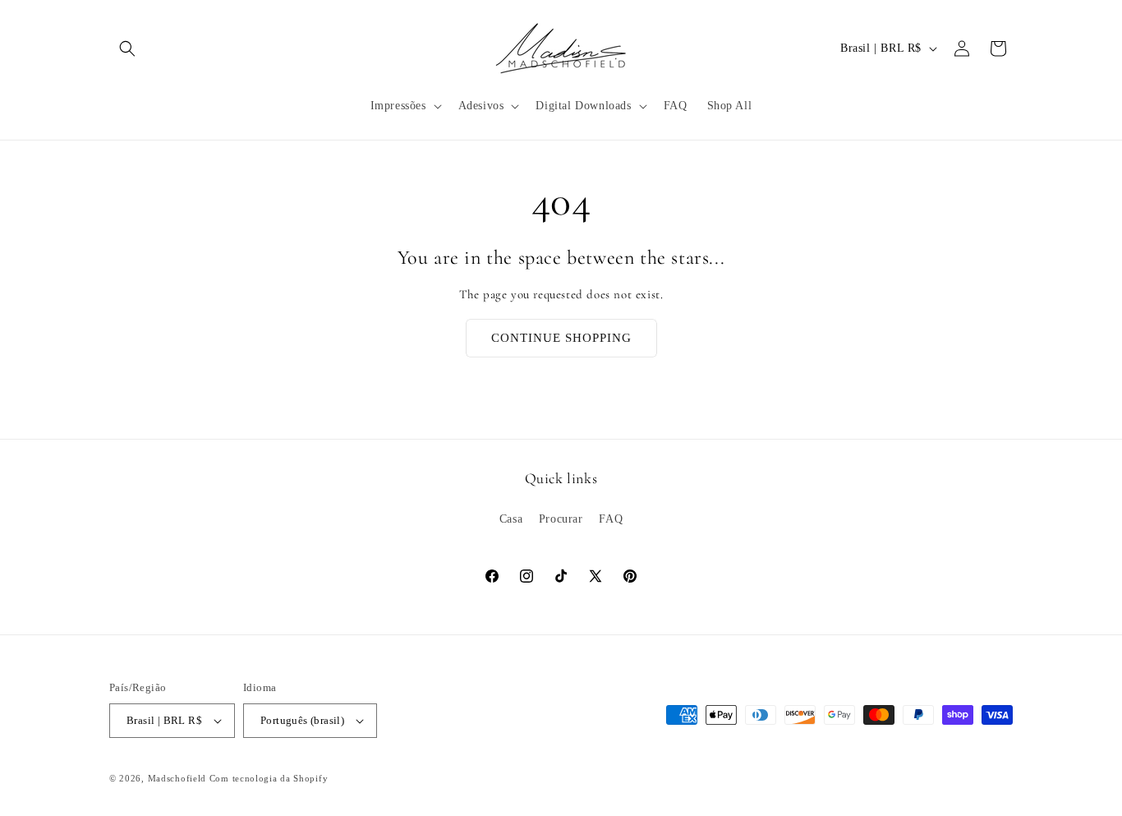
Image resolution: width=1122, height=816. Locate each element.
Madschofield (177, 778)
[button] (127, 48)
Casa (510, 519)
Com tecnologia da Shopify (269, 778)
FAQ (611, 519)
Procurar (561, 519)
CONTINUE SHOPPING (561, 337)
